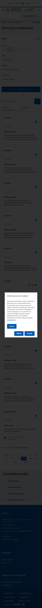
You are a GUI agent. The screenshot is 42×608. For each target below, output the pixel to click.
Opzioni (11, 326)
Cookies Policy (11, 320)
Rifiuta (19, 333)
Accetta (29, 333)
